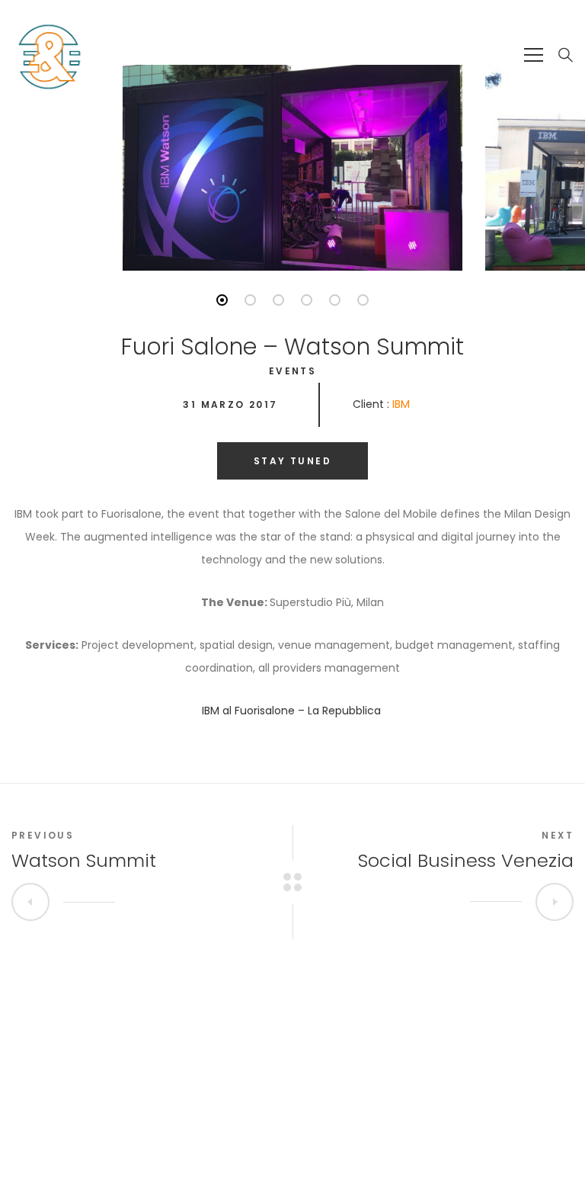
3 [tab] (278, 300)
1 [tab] (222, 300)
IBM (401, 404)
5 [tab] (334, 300)
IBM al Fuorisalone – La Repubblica (293, 710)
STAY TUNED (292, 460)
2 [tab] (250, 300)
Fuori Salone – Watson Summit (292, 346)
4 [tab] (306, 300)
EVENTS (292, 370)
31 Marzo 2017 (230, 404)
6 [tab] (363, 300)
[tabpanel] (292, 168)
